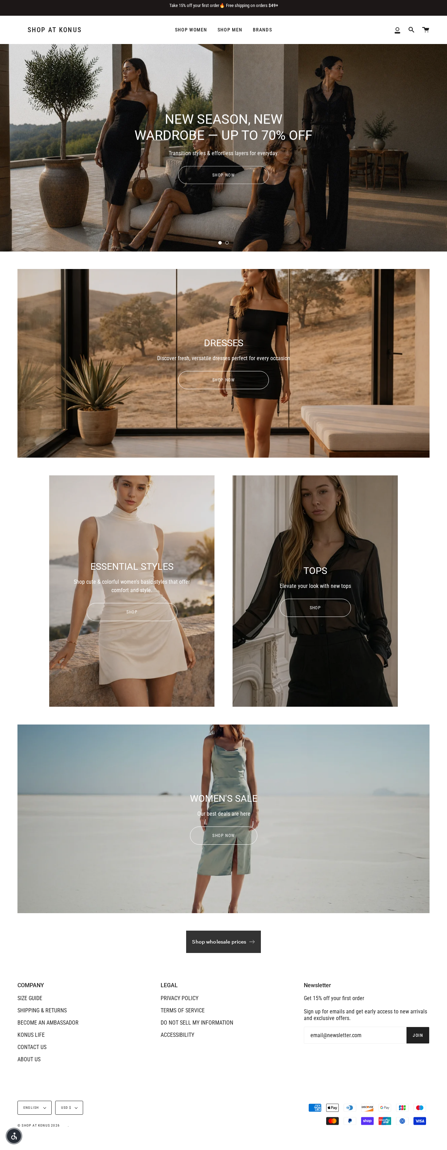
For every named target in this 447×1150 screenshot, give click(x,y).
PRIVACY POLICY (179, 998)
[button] (14, 1136)
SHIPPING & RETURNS (42, 1010)
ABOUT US (29, 1059)
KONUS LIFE (31, 1035)
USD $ (66, 1107)
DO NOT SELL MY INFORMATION (197, 1022)
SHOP (132, 612)
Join (418, 1035)
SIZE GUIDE (29, 998)
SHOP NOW (223, 175)
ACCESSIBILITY (177, 1035)
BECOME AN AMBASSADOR (48, 1022)
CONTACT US (31, 1047)
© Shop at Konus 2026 (38, 1125)
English (31, 1107)
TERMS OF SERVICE (183, 1010)
